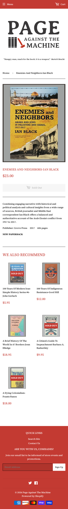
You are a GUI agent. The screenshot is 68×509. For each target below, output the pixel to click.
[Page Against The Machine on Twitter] (30, 483)
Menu (10, 4)
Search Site (34, 438)
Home (6, 73)
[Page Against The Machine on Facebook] (36, 483)
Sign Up (59, 467)
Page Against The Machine (37, 492)
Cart (62, 4)
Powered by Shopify (33, 496)
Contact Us (34, 443)
